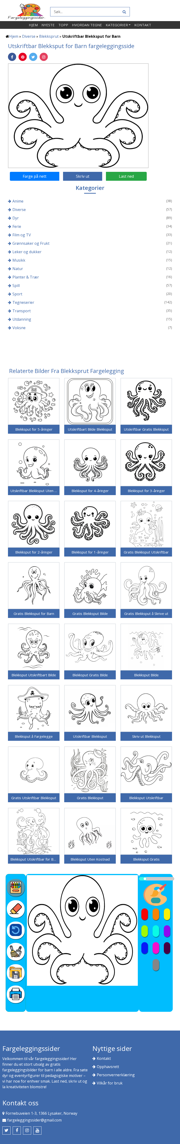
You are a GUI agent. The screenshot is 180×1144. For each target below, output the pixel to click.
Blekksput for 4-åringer (90, 491)
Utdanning (21, 319)
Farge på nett (34, 176)
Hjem (33, 25)
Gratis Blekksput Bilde (90, 613)
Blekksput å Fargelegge (34, 736)
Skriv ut (82, 176)
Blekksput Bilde (146, 675)
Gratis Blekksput (90, 798)
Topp (63, 25)
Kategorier (117, 25)
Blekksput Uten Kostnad (90, 859)
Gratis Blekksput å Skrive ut (146, 613)
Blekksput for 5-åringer (33, 429)
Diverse (28, 36)
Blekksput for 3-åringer (146, 491)
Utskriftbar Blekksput (90, 736)
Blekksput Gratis (146, 859)
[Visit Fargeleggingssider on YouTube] (37, 1130)
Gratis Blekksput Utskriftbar (146, 552)
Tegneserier (23, 302)
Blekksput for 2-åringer (33, 552)
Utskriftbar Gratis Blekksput (146, 429)
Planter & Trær (25, 277)
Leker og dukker (26, 251)
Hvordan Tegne (87, 25)
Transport (21, 310)
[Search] (123, 11)
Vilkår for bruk (110, 1083)
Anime (17, 201)
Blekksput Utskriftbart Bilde (33, 675)
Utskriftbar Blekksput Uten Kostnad (33, 491)
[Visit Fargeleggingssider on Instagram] (27, 1130)
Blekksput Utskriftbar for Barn (33, 859)
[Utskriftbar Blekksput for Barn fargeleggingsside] (78, 115)
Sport (17, 294)
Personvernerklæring (116, 1074)
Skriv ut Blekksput (146, 736)
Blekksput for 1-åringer (90, 552)
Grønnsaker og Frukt (30, 243)
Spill (16, 285)
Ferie (16, 226)
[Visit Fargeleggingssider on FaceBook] (17, 1130)
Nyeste (48, 25)
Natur (17, 268)
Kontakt (142, 25)
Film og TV (21, 234)
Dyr (15, 218)
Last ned (126, 176)
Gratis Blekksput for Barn (34, 613)
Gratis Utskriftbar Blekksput (33, 798)
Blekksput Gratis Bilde (90, 675)
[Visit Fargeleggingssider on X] (6, 1130)
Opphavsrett (108, 1066)
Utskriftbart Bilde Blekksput (90, 429)
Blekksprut (49, 36)
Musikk (18, 260)
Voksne (19, 327)
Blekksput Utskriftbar (146, 798)
